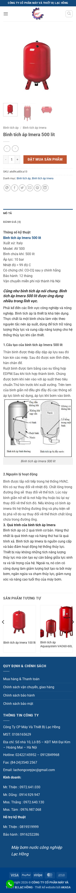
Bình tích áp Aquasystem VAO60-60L (56, 644)
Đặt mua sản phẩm (45, 159)
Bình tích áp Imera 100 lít (19, 642)
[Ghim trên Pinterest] (37, 187)
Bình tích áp (11, 127)
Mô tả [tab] (7, 213)
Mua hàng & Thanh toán (21, 679)
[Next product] (7, 148)
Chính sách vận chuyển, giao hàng (28, 687)
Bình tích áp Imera (34, 127)
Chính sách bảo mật (18, 704)
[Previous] (10, 65)
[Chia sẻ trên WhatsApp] (7, 187)
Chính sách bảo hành (19, 695)
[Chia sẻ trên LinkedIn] (45, 187)
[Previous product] (15, 148)
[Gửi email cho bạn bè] (29, 187)
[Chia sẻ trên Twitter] (22, 187)
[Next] (66, 65)
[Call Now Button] (10, 884)
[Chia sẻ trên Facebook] (14, 187)
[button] (5, 13)
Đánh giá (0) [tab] (12, 221)
